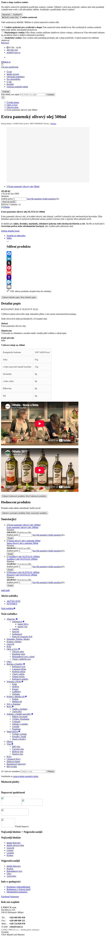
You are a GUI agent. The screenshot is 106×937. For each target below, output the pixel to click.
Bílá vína (16, 746)
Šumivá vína (17, 754)
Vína (9, 744)
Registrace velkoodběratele (18, 887)
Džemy (10, 741)
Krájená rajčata (18, 671)
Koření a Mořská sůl (16, 696)
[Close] (8, 241)
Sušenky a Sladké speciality (19, 714)
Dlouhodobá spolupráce (17, 892)
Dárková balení (13, 761)
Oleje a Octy (12, 649)
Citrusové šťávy (14, 759)
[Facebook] (56, 253)
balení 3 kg (22, 626)
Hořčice (15, 686)
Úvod (9, 72)
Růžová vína (17, 751)
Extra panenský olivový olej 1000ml (22, 527)
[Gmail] (56, 272)
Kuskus (10, 855)
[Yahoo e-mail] (56, 277)
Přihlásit (50, 771)
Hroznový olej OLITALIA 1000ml (22, 575)
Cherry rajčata (18, 674)
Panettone (16, 729)
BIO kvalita (12, 766)
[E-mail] (56, 286)
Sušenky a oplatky (20, 724)
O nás (9, 82)
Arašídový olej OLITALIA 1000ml (22, 559)
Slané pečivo (12, 731)
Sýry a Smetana (13, 704)
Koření (15, 699)
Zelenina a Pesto (14, 681)
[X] (56, 263)
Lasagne (10, 853)
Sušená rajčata (18, 676)
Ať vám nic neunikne (10, 771)
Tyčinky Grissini (19, 734)
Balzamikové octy (14, 871)
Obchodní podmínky (16, 77)
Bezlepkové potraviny (16, 764)
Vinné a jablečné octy (21, 659)
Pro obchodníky (14, 79)
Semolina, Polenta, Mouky (18, 639)
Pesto (14, 684)
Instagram (14, 896)
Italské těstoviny (14, 843)
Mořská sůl (17, 701)
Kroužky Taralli (19, 736)
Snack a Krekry (19, 739)
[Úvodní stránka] (9, 67)
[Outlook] (56, 282)
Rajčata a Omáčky (15, 664)
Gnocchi (10, 644)
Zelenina (16, 694)
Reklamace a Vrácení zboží (18, 889)
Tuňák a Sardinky (20, 709)
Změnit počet (7, 199)
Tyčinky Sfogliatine (20, 719)
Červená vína (18, 749)
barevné (15, 631)
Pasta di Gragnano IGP (22, 636)
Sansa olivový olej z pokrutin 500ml (22, 543)
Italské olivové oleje (15, 845)
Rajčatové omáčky (20, 679)
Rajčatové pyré (18, 666)
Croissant (16, 721)
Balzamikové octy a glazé (23, 656)
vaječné (15, 629)
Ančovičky (17, 711)
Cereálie (15, 726)
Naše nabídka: (7, 608)
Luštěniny (16, 691)
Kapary (15, 689)
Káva (9, 756)
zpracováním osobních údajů (25, 776)
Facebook (5, 896)
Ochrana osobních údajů (17, 86)
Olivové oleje (18, 651)
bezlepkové (17, 634)
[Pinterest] (56, 267)
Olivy (9, 661)
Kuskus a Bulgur (14, 641)
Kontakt (10, 84)
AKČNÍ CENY (14, 601)
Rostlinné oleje (18, 654)
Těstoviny (11, 619)
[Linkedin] (56, 258)
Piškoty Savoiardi (19, 716)
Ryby (9, 706)
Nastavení (6, 14)
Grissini (10, 850)
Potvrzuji (5, 43)
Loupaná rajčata (19, 669)
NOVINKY (12, 604)
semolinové (17, 621)
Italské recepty (13, 74)
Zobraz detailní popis (10, 231)
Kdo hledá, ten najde (10, 94)
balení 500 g (23, 624)
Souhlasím (17, 14)
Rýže (9, 646)
